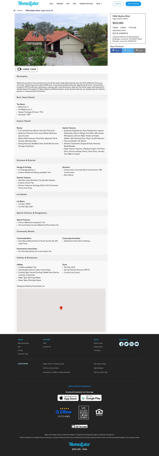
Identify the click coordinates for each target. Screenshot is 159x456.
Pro (74, 4)
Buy (67, 4)
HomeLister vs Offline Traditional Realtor (56, 372)
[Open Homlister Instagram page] (131, 344)
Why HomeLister (23, 343)
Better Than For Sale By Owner (53, 364)
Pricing (60, 4)
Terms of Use (98, 343)
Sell (51, 4)
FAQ (44, 343)
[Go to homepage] (28, 4)
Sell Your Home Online (51, 368)
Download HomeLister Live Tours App (79, 392)
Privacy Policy (98, 347)
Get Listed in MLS (100, 364)
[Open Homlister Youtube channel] (136, 344)
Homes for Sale (23, 354)
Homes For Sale (86, 4)
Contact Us (47, 347)
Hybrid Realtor (99, 368)
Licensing (97, 350)
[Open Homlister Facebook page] (121, 344)
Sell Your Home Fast (100, 372)
